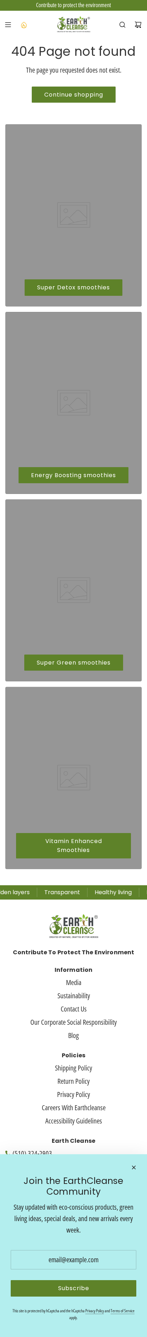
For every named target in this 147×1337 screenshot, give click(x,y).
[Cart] (138, 25)
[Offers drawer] (23, 25)
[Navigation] (8, 25)
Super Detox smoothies (73, 287)
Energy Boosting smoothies (73, 475)
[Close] (134, 1167)
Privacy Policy (94, 1311)
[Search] (122, 25)
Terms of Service (123, 1311)
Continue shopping (73, 94)
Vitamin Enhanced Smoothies (73, 845)
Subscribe (73, 1288)
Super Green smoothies (74, 662)
